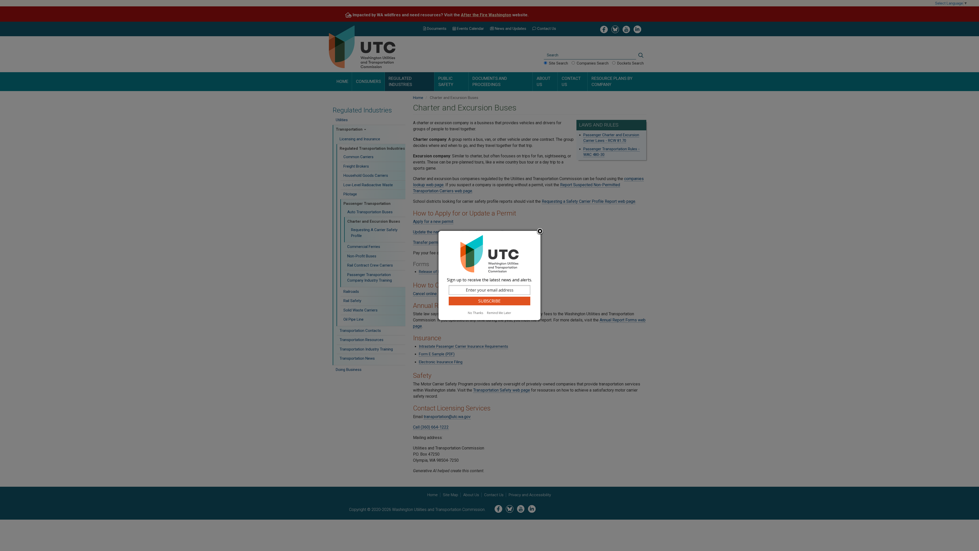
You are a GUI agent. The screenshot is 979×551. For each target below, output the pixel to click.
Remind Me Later (499, 313)
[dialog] (489, 275)
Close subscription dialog (540, 231)
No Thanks (475, 313)
